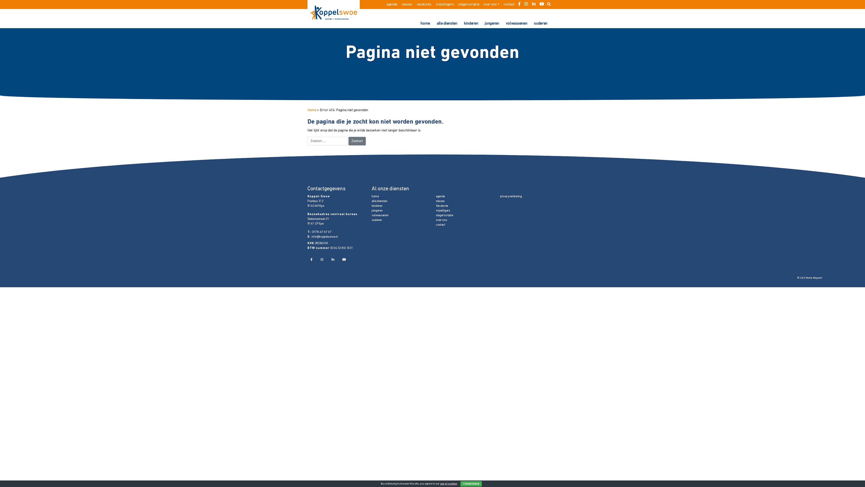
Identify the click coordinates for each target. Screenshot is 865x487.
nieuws (407, 4)
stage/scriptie (468, 4)
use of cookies (448, 483)
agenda (392, 4)
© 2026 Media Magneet (809, 278)
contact (509, 4)
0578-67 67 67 (322, 232)
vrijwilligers (445, 4)
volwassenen (516, 24)
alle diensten (447, 24)
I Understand (471, 483)
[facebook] (519, 4)
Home (311, 110)
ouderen (540, 24)
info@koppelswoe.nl (325, 237)
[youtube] (542, 4)
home (425, 24)
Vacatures (424, 4)
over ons (490, 4)
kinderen (471, 24)
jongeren (492, 24)
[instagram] (526, 4)
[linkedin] (533, 4)
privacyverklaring (511, 196)
